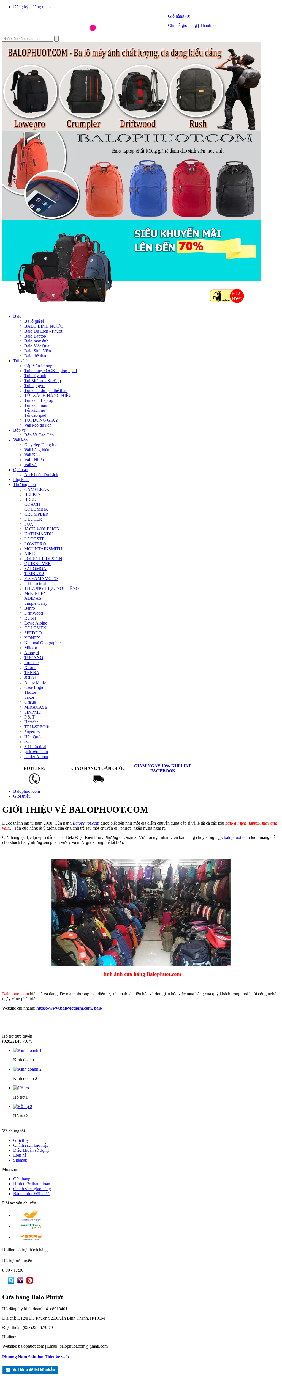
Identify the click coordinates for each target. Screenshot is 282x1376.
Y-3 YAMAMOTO (41, 578)
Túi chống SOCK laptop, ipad (50, 370)
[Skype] (8, 1282)
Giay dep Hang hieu (41, 445)
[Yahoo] (19, 1282)
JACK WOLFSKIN (42, 529)
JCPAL (30, 677)
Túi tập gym (34, 385)
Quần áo (20, 469)
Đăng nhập (41, 6)
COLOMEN (35, 628)
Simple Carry (35, 603)
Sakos (29, 697)
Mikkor (30, 647)
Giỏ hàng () (179, 16)
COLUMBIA (36, 509)
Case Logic (34, 687)
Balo (17, 316)
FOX (28, 524)
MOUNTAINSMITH (43, 548)
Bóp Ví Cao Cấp (39, 435)
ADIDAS (32, 598)
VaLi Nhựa (34, 459)
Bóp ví (19, 430)
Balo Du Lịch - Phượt (43, 331)
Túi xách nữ (34, 410)
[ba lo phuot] (71, 34)
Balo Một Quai (37, 346)
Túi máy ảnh (35, 375)
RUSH (30, 618)
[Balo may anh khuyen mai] (131, 129)
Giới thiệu (22, 796)
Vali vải (30, 464)
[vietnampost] (31, 1215)
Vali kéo (20, 440)
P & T (29, 717)
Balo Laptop (35, 336)
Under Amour (36, 756)
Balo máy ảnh (36, 341)
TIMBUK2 (34, 573)
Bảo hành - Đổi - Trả (31, 1193)
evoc (28, 741)
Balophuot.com (26, 791)
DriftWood (33, 613)
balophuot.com (237, 837)
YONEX (32, 637)
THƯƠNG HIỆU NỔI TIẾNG (51, 588)
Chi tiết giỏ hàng (182, 25)
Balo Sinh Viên (37, 351)
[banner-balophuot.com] (131, 308)
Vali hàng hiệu (36, 449)
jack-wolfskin (36, 751)
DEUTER (33, 519)
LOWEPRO (35, 543)
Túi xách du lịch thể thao (45, 390)
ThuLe (30, 692)
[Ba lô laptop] (131, 218)
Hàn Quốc (33, 736)
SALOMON (35, 568)
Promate (31, 662)
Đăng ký (20, 6)
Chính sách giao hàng (32, 1188)
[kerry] (31, 1237)
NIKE (29, 553)
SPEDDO (33, 633)
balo (98, 1008)
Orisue (30, 702)
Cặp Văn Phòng (38, 365)
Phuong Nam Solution (23, 1357)
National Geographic (42, 642)
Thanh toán (210, 25)
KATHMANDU (38, 534)
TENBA (31, 672)
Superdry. (32, 732)
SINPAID (33, 712)
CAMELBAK (37, 489)
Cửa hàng (21, 1178)
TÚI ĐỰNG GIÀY (41, 420)
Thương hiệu (24, 484)
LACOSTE (34, 539)
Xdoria (30, 667)
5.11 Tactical (35, 583)
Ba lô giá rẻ (34, 321)
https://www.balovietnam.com (64, 1008)
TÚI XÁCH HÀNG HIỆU (48, 395)
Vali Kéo (32, 454)
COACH (32, 504)
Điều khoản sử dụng (31, 1150)
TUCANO (33, 657)
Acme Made (35, 682)
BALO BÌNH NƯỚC (43, 326)
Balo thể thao (35, 355)
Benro (29, 608)
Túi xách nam (36, 405)
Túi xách (21, 360)
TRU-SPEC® (36, 727)
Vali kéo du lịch (37, 425)
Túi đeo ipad (35, 415)
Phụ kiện (21, 479)
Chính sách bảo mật (30, 1145)
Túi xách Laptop (38, 400)
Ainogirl (31, 652)
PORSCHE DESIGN (43, 558)
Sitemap (20, 1160)
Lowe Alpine (35, 623)
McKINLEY (35, 593)
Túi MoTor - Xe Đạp (42, 380)
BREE (30, 499)
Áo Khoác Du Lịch (41, 474)
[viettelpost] (31, 1226)
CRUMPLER (36, 514)
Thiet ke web (57, 1357)
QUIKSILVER (37, 563)
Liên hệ (19, 1155)
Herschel (32, 722)
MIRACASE (35, 707)
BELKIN (32, 494)
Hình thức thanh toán (31, 1183)
